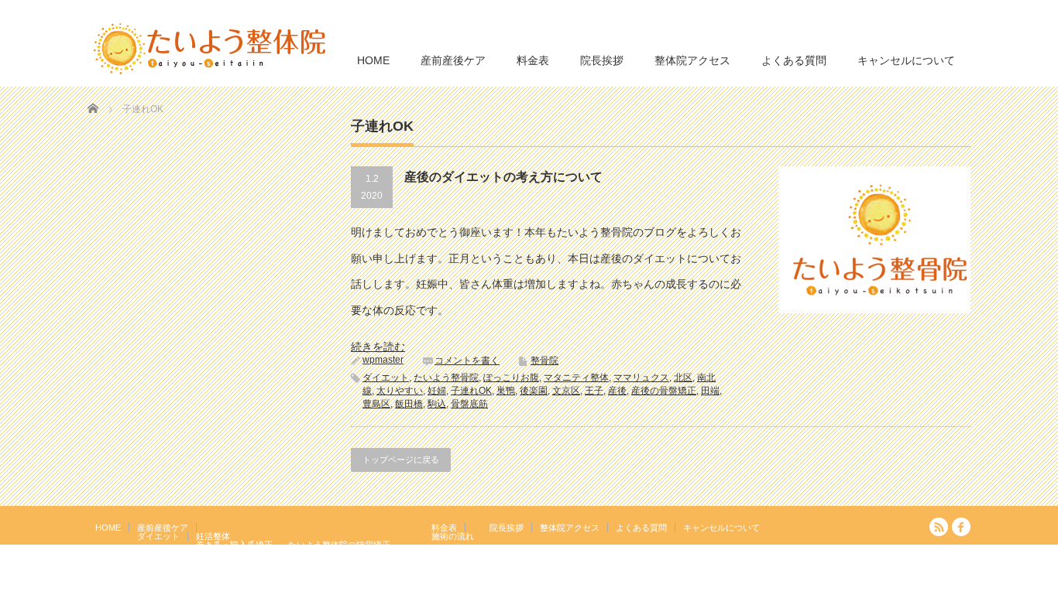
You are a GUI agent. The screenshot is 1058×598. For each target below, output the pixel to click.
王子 (594, 390)
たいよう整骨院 (446, 377)
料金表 (533, 60)
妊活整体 (213, 536)
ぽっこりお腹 (511, 377)
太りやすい (399, 390)
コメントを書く (467, 360)
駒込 (437, 403)
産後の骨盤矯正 (663, 390)
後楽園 (534, 390)
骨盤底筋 (469, 403)
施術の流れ (452, 536)
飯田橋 (409, 403)
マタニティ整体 (576, 377)
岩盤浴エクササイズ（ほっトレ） (352, 553)
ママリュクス (641, 377)
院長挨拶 (601, 60)
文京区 (566, 390)
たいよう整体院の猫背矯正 (339, 544)
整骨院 (544, 360)
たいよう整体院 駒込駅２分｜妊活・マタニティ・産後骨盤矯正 (835, 587)
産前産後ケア (453, 60)
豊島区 (376, 403)
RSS (938, 527)
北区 (683, 377)
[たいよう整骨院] (210, 47)
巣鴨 (505, 390)
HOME (373, 60)
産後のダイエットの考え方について (503, 176)
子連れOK (471, 390)
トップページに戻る (400, 459)
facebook (961, 527)
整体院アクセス (692, 60)
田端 (710, 390)
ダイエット (385, 377)
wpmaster (383, 359)
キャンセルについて (906, 60)
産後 (617, 390)
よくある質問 (793, 60)
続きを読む (378, 346)
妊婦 (437, 390)
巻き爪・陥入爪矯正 (234, 544)
